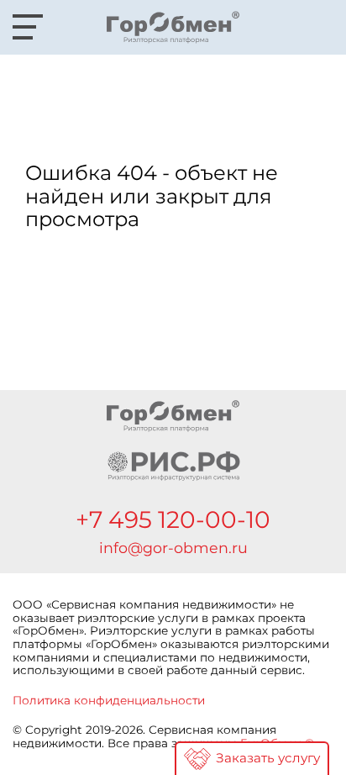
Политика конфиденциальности (109, 700)
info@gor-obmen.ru (173, 548)
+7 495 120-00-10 (173, 519)
